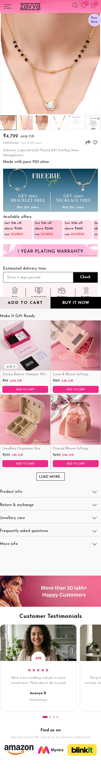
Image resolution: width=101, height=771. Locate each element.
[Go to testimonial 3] (54, 717)
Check (85, 277)
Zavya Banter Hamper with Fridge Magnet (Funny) (25, 374)
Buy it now (75, 303)
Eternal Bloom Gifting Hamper (70, 449)
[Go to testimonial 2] (50, 717)
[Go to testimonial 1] (45, 717)
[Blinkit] (82, 750)
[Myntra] (50, 750)
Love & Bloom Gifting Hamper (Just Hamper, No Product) (75, 374)
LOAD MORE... (50, 477)
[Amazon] (19, 750)
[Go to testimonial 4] (57, 717)
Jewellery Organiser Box (21, 449)
